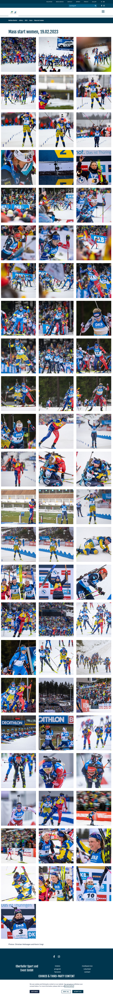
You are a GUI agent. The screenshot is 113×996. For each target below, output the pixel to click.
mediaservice (87, 966)
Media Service (60, 1)
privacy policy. (69, 986)
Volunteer (49, 1)
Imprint (78, 1)
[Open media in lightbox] (18, 54)
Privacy (86, 1)
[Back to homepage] (13, 12)
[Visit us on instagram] (104, 5)
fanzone (57, 972)
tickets (57, 966)
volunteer (87, 969)
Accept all (78, 991)
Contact (69, 1)
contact (87, 972)
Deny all (66, 991)
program (57, 969)
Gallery (94, 1)
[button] (103, 11)
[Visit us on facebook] (101, 5)
